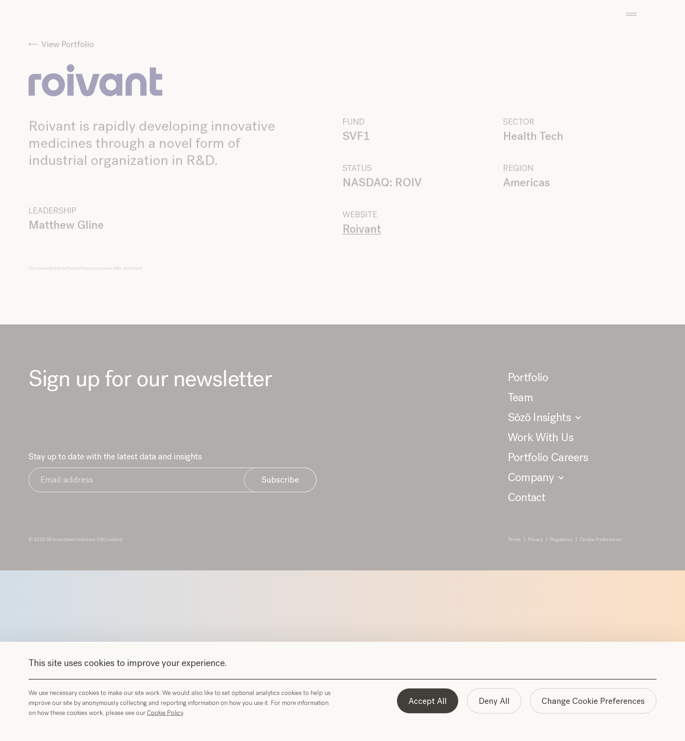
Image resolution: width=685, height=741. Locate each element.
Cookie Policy (165, 713)
